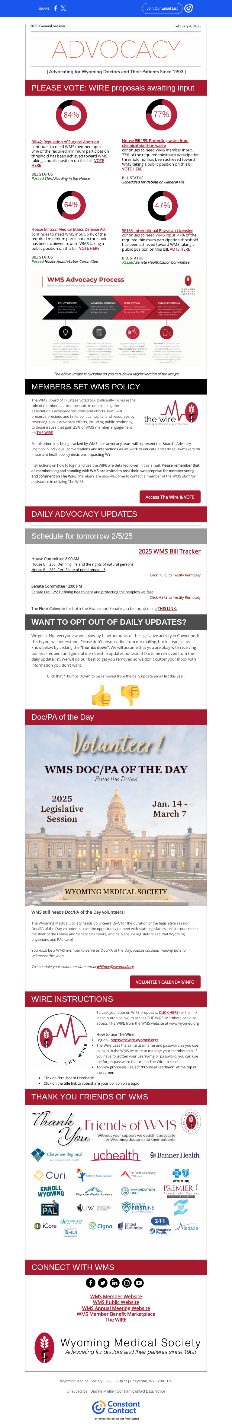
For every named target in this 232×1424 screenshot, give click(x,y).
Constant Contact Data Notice (141, 1391)
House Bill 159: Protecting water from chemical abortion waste (155, 143)
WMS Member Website (116, 1296)
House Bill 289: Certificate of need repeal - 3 (68, 569)
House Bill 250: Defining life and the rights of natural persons (82, 564)
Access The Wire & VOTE (170, 497)
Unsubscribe (77, 1391)
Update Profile (102, 1391)
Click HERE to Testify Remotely (175, 575)
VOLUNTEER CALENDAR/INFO (165, 982)
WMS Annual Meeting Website (116, 1308)
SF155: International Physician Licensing (157, 230)
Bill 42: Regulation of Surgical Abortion (65, 141)
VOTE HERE (132, 169)
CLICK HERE (169, 1012)
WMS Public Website (116, 1302)
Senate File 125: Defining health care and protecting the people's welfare (92, 592)
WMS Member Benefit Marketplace (116, 1314)
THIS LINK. (167, 608)
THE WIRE (45, 432)
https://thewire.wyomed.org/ (134, 1039)
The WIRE (116, 1319)
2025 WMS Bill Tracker (170, 551)
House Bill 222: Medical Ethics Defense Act (68, 229)
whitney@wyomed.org (115, 966)
